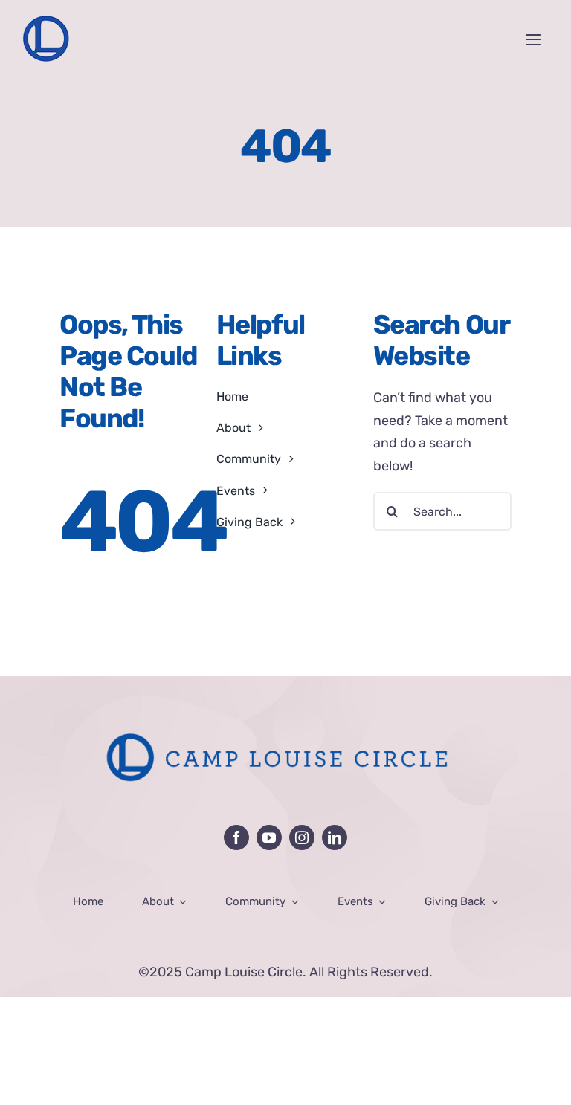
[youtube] (269, 837)
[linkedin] (334, 837)
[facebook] (236, 837)
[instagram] (301, 837)
